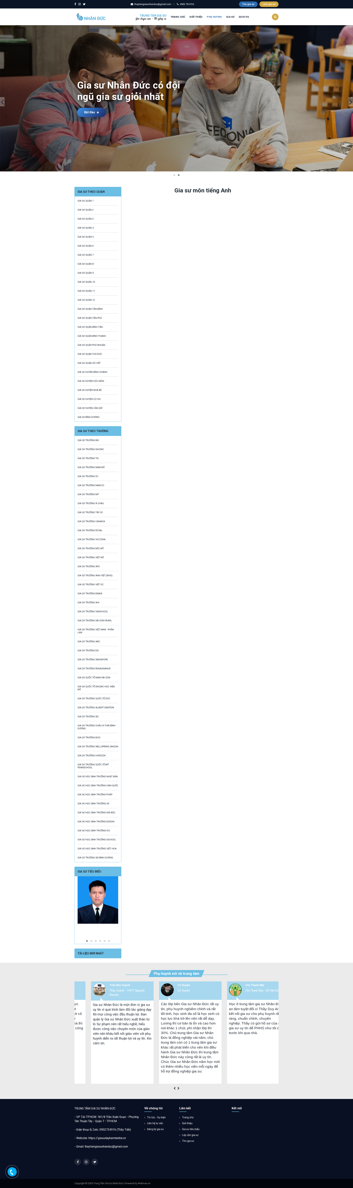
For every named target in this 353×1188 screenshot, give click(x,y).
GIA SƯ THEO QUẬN (91, 191)
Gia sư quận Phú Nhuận (91, 345)
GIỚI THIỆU (195, 16)
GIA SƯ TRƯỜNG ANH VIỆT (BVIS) (95, 575)
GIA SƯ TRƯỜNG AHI (88, 602)
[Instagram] (79, 4)
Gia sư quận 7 (86, 254)
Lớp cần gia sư (190, 1135)
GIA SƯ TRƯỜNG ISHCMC (91, 449)
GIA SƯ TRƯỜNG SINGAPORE (93, 659)
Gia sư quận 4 (86, 227)
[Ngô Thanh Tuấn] (98, 900)
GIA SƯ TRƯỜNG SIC (88, 716)
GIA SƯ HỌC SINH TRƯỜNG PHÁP (95, 794)
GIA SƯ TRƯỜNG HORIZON (92, 755)
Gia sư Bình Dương (88, 417)
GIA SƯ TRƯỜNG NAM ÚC (91, 485)
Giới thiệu (186, 1123)
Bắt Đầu (89, 112)
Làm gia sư (269, 4)
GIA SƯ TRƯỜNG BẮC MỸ (91, 548)
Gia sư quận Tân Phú (90, 318)
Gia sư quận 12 (86, 300)
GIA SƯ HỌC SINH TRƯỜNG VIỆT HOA (97, 848)
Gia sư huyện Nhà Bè (90, 390)
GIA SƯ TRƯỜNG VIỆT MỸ (91, 557)
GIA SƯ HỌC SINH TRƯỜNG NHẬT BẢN (98, 776)
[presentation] (2, 101)
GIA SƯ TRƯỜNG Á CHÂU (91, 503)
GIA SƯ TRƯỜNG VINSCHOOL (93, 611)
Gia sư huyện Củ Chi (89, 399)
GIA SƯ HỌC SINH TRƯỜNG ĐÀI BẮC (96, 812)
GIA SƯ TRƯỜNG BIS (88, 440)
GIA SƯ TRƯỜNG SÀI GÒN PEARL (95, 620)
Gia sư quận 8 (86, 263)
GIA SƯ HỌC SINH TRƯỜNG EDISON (96, 821)
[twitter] (84, 4)
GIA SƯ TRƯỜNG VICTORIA (92, 539)
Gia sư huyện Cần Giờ (90, 408)
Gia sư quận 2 (86, 209)
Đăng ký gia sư (155, 1129)
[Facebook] (75, 4)
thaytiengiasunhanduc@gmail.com (106, 1146)
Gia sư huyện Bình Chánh (92, 372)
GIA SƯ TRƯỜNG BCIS (89, 737)
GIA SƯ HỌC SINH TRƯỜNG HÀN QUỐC (98, 785)
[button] (174, 175)
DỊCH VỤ (244, 16)
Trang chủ (178, 16)
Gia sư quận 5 (86, 236)
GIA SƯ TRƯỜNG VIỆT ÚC (91, 584)
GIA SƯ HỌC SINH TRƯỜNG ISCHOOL (97, 839)
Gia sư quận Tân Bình (90, 309)
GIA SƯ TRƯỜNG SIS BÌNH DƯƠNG (95, 857)
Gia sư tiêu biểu (190, 1129)
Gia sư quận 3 (86, 218)
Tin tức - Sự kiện (156, 1117)
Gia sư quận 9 (86, 272)
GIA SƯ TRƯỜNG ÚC (88, 476)
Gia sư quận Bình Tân (90, 327)
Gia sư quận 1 (86, 200)
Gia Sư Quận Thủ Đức (90, 354)
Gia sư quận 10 (86, 281)
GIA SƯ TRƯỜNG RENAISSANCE (94, 668)
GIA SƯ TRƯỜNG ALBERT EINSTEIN (96, 707)
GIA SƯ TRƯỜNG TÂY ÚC (90, 512)
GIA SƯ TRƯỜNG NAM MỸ (91, 467)
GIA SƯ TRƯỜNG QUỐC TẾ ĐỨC (94, 698)
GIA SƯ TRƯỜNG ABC (89, 641)
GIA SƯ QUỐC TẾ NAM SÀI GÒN (94, 677)
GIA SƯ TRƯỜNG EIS (88, 650)
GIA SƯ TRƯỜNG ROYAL (90, 530)
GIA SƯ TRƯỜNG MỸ (88, 494)
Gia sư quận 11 (86, 291)
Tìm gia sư (248, 4)
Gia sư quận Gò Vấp (89, 363)
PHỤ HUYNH (214, 16)
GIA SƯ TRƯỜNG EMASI (90, 593)
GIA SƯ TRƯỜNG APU (89, 566)
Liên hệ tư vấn (155, 1123)
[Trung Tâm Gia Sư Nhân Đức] (121, 16)
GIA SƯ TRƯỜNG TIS (88, 458)
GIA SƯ (230, 16)
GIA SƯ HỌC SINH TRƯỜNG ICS (94, 830)
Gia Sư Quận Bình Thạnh (92, 336)
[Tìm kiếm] (275, 17)
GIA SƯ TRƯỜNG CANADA (91, 521)
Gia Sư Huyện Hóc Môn (91, 381)
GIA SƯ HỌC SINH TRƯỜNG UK (93, 803)
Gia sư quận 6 (86, 245)
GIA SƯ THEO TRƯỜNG (93, 431)
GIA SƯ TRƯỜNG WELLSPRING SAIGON (98, 746)
